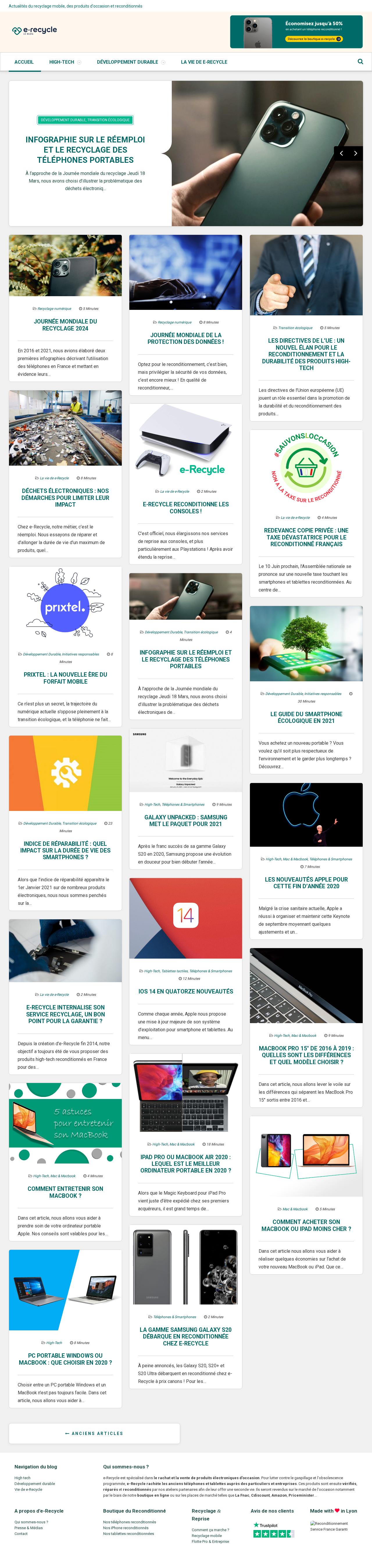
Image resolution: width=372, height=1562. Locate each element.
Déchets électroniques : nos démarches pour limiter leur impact (65, 498)
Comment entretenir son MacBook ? (65, 1192)
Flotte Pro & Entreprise (210, 1541)
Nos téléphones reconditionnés (129, 1522)
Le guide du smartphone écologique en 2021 (306, 717)
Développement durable (35, 1483)
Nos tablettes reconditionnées (128, 1533)
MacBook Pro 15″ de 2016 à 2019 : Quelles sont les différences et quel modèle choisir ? (306, 1055)
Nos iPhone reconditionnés (126, 1528)
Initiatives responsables (80, 654)
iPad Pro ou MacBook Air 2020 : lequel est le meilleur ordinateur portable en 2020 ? (185, 1164)
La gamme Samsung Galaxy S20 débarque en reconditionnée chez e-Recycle (186, 1337)
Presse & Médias (29, 1528)
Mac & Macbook (295, 859)
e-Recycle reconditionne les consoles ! (186, 507)
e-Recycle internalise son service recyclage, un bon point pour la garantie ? (65, 1014)
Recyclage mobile (207, 1536)
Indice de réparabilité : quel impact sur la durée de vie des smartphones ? (65, 851)
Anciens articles (97, 1433)
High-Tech (61, 62)
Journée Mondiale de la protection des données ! (186, 338)
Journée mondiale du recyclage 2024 (65, 325)
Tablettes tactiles (174, 971)
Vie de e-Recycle (28, 1489)
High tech (23, 1478)
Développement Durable (127, 62)
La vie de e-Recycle (204, 62)
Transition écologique (108, 120)
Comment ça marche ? (210, 1530)
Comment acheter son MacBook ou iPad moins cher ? (306, 1225)
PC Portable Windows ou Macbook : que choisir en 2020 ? (65, 1359)
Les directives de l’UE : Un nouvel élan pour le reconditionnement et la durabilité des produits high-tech (306, 354)
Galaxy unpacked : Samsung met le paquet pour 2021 (185, 821)
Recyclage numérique (54, 309)
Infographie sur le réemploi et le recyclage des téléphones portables (85, 150)
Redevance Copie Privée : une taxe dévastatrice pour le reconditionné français (306, 537)
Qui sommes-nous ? (31, 1522)
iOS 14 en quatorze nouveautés (186, 991)
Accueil (24, 62)
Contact (21, 1533)
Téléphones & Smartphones (183, 805)
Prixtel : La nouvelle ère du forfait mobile (65, 678)
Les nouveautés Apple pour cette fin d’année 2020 (306, 883)
